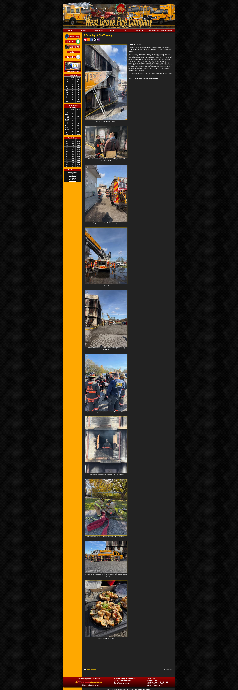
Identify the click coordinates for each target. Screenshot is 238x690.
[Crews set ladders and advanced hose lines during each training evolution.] (106, 346)
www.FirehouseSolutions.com (89, 685)
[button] (84, 30)
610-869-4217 (159, 684)
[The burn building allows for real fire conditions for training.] (106, 473)
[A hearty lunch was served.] (106, 637)
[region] (119, 30)
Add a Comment (91, 670)
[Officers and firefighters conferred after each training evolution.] (106, 410)
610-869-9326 (163, 682)
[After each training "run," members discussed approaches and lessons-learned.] (106, 157)
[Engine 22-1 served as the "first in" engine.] (106, 221)
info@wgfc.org (156, 685)
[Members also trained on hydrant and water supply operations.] (106, 535)
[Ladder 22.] (106, 284)
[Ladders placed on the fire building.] (106, 120)
